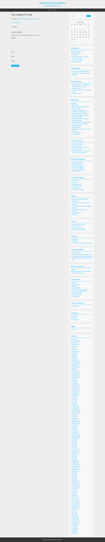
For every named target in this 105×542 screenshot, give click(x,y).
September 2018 (76, 377)
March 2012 (75, 480)
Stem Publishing (76, 127)
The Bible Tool (75, 187)
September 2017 (76, 394)
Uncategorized (75, 319)
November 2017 (76, 390)
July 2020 (74, 354)
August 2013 (75, 454)
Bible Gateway (75, 284)
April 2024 (74, 339)
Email (13, 56)
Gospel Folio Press (77, 145)
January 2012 (75, 483)
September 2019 (76, 366)
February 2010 (75, 517)
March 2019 (75, 370)
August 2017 (75, 396)
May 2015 (74, 428)
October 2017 (75, 392)
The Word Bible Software (78, 189)
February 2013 (75, 461)
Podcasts (74, 318)
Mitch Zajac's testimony (78, 60)
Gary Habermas (76, 53)
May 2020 (74, 356)
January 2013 (75, 463)
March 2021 (75, 349)
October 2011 (75, 488)
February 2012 (75, 481)
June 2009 (74, 528)
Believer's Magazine (77, 164)
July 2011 (74, 490)
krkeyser (29, 19)
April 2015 (74, 430)
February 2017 (75, 406)
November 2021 (76, 344)
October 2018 (75, 375)
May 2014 (74, 444)
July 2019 (74, 368)
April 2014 (74, 445)
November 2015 (76, 423)
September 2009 (76, 523)
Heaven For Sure (76, 226)
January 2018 (75, 387)
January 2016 (75, 420)
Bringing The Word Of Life (78, 110)
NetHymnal (75, 241)
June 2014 (74, 442)
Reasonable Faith (76, 61)
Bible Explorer (75, 180)
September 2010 (76, 507)
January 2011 (75, 500)
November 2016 (76, 411)
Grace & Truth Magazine (78, 167)
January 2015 (75, 433)
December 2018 (76, 373)
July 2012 (74, 473)
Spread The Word (76, 88)
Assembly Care (76, 253)
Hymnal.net (75, 239)
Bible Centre (75, 105)
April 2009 (74, 531)
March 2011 (75, 497)
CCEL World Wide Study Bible (79, 112)
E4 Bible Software (76, 184)
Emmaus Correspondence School (80, 115)
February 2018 (75, 385)
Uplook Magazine (76, 171)
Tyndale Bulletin (76, 134)
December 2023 (76, 341)
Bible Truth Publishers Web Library (81, 106)
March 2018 (75, 384)
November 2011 (76, 487)
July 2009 (74, 526)
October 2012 (75, 468)
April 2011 (74, 495)
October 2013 (75, 451)
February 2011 (75, 499)
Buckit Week (75, 306)
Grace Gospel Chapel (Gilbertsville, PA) (82, 256)
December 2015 (76, 421)
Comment (14, 37)
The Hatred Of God (16, 22)
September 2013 (76, 452)
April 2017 (74, 402)
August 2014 (75, 439)
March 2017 (75, 404)
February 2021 (75, 351)
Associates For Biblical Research (80, 71)
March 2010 (75, 516)
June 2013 (74, 456)
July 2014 (74, 440)
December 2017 (76, 389)
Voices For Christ (76, 93)
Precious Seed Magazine (78, 169)
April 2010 (74, 514)
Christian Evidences (77, 51)
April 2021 (74, 348)
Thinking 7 (74, 130)
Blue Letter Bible (76, 108)
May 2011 (74, 493)
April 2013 (74, 459)
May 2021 (74, 346)
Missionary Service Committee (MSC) (81, 271)
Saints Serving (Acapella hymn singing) (82, 243)
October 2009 (75, 521)
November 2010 (76, 504)
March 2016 (75, 418)
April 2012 (74, 478)
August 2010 (75, 509)
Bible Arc (74, 103)
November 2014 (76, 435)
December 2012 (76, 464)
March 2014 (75, 447)
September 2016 (76, 413)
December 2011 (76, 485)
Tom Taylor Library (76, 132)
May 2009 (74, 529)
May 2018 (74, 380)
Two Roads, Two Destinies (79, 229)
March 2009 (75, 533)
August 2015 (75, 425)
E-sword (74, 182)
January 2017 (75, 408)
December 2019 (76, 363)
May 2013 (74, 457)
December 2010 (76, 502)
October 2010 (75, 505)
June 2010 (74, 512)
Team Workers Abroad (77, 273)
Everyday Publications (77, 144)
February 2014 (75, 449)
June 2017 (74, 399)
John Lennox (75, 55)
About (54, 10)
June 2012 (74, 475)
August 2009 (75, 524)
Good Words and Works (52, 3)
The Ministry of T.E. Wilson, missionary (82, 129)
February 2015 (75, 432)
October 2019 (75, 365)
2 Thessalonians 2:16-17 (52, 6)
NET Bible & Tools (76, 125)
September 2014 (76, 437)
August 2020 (75, 353)
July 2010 (74, 511)
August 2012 (75, 471)
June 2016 (74, 416)
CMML (73, 269)
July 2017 (74, 397)
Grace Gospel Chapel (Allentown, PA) (81, 254)
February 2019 (75, 372)
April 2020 (74, 358)
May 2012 (74, 476)
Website (13, 61)
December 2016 (76, 409)
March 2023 (75, 342)
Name (13, 51)
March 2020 (75, 360)
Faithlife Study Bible (77, 117)
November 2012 (76, 466)
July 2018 (74, 378)
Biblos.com (75, 286)
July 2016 (74, 414)
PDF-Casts (75, 316)
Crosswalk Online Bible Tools (79, 113)
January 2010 (75, 519)
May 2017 (74, 401)
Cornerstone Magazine (78, 166)
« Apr (72, 42)
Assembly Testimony (77, 162)
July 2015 (74, 426)
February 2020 (75, 361)
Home (50, 10)
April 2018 (74, 382)
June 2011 (74, 492)
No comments (35, 19)
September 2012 (76, 469)
